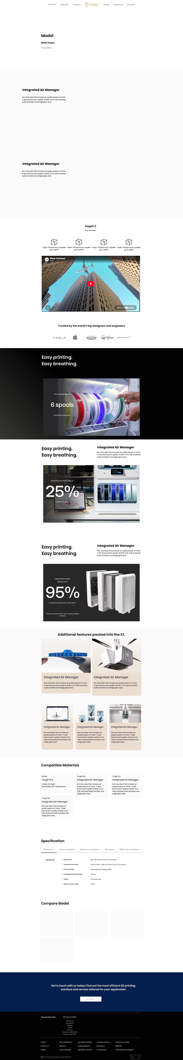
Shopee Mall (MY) (69, 1034)
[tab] (49, 849)
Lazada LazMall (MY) (69, 1032)
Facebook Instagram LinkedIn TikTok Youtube (70, 1025)
